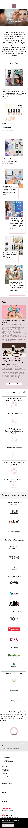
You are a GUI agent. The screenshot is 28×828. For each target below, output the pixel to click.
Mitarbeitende (5, 770)
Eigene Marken (5, 759)
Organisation (5, 769)
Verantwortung (7, 783)
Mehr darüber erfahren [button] (8, 822)
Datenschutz (5, 799)
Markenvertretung (6, 757)
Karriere (4, 788)
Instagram (15, 715)
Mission (4, 772)
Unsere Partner (7, 777)
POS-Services (5, 760)
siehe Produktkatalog (8, 99)
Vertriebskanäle (5, 763)
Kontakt (4, 793)
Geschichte (4, 773)
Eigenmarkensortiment (7, 761)
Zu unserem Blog (14, 384)
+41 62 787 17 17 (7, 748)
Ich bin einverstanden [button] (8, 825)
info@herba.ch (16, 748)
